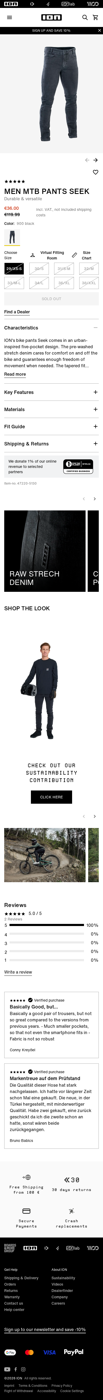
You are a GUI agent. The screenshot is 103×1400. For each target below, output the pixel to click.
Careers (58, 1303)
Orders (10, 1284)
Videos (57, 1284)
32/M (89, 268)
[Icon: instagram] (23, 1369)
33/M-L (14, 283)
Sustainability (63, 1278)
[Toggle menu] (9, 17)
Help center (14, 1309)
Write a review (18, 972)
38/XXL (89, 283)
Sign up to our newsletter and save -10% (45, 1329)
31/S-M (64, 268)
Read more (15, 374)
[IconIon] (11, 4)
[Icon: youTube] (7, 1369)
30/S (39, 268)
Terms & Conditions (32, 1385)
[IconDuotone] (32, 4)
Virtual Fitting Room (52, 255)
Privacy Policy (62, 1385)
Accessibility (46, 1391)
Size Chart (86, 255)
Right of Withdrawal (18, 1391)
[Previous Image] (87, 159)
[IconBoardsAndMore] (10, 1248)
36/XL (64, 283)
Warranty (12, 1297)
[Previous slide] (84, 499)
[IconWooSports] (93, 4)
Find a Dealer (17, 312)
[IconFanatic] (47, 4)
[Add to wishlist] (95, 172)
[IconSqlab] (68, 4)
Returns (11, 1290)
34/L (39, 283)
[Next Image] (95, 159)
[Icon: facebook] (16, 1369)
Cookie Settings (72, 1391)
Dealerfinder (62, 1290)
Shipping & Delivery (21, 1278)
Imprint (9, 1385)
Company (60, 1297)
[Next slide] (94, 499)
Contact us (13, 1303)
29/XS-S (14, 268)
